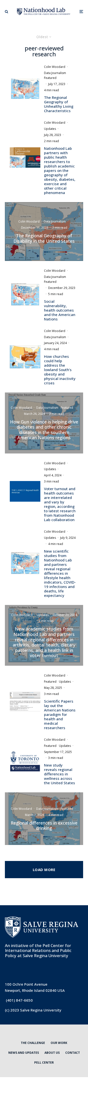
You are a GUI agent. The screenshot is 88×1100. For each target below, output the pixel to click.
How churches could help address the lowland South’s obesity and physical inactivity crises (60, 369)
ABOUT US (52, 1053)
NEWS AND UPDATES (23, 1053)
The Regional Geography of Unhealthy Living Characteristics (58, 104)
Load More (44, 869)
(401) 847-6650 (19, 1000)
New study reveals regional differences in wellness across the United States (59, 774)
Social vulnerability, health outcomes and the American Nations (59, 310)
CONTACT (72, 1053)
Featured (50, 78)
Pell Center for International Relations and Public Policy (38, 950)
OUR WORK (59, 1043)
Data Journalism (55, 73)
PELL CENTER (44, 1062)
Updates (50, 129)
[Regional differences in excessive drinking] (44, 818)
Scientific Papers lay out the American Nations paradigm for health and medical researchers (60, 714)
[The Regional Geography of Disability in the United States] (44, 231)
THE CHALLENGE (33, 1043)
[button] (6, 11)
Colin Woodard (54, 67)
